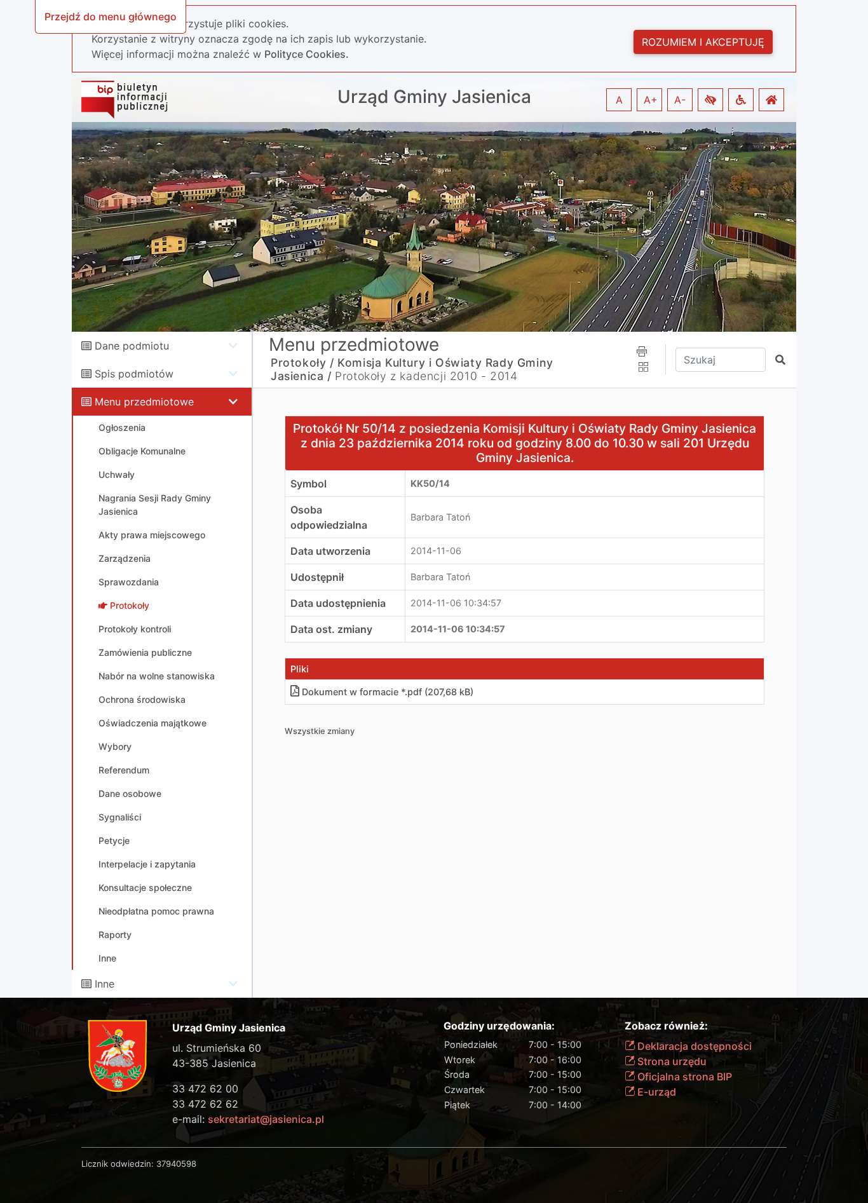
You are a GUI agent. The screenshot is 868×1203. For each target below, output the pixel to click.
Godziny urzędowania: (499, 1026)
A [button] (619, 99)
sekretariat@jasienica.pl (266, 1119)
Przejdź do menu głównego (110, 16)
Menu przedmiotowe (144, 401)
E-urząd (655, 1091)
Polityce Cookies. (306, 54)
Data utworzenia (330, 551)
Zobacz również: (666, 1026)
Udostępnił (317, 577)
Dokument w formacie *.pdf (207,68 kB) (387, 691)
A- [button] (680, 99)
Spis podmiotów (134, 373)
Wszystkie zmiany (320, 731)
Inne (104, 983)
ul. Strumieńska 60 (216, 1048)
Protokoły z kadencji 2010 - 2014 (426, 376)
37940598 (176, 1164)
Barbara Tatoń (440, 517)
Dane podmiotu (132, 345)
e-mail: (248, 1119)
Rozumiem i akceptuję (703, 42)
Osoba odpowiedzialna (328, 517)
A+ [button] (651, 99)
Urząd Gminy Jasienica (434, 96)
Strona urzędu (671, 1061)
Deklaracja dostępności (693, 1046)
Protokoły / (302, 362)
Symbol (308, 483)
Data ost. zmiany (331, 629)
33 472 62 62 (205, 1104)
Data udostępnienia (338, 603)
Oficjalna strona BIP (683, 1076)
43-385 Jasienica (214, 1063)
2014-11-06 (435, 550)
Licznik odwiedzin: (117, 1164)
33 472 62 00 (205, 1088)
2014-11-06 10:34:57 (455, 602)
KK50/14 (430, 483)
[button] (710, 99)
